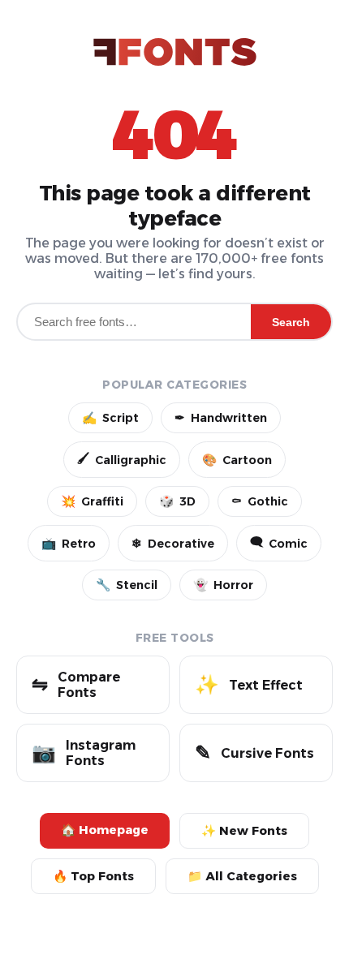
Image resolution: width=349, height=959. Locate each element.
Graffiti (92, 501)
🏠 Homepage (105, 830)
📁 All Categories (242, 876)
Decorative (172, 543)
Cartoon (237, 460)
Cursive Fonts (254, 752)
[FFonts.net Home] (175, 53)
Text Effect (249, 684)
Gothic (259, 501)
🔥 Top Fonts (93, 876)
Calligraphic (121, 459)
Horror (223, 585)
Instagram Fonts (84, 753)
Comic (279, 543)
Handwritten (220, 418)
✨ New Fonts (244, 831)
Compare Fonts (76, 684)
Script (110, 418)
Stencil (126, 585)
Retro (68, 543)
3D (177, 501)
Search (291, 322)
